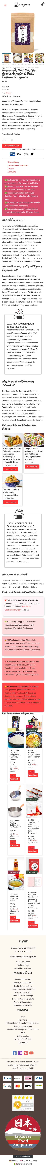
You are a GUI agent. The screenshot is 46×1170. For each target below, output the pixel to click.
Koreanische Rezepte (23, 1005)
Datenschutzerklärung (23, 1026)
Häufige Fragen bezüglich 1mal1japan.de (23, 1023)
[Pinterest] (26, 1053)
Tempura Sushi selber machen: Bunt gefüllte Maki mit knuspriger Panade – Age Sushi (33, 454)
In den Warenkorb (11, 146)
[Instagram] (20, 1053)
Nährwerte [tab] (12, 172)
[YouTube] (31, 1053)
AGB (23, 1033)
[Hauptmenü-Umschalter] (5, 4)
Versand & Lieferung (23, 1039)
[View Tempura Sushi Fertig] (39, 58)
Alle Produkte (11, 64)
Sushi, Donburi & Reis (23, 986)
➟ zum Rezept (11, 469)
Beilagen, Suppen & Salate (23, 999)
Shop (23, 1017)
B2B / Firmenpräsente (23, 968)
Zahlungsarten (23, 1036)
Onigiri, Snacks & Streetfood (23, 989)
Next (43, 58)
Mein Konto (23, 1020)
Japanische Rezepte (23, 980)
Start (4, 64)
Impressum (23, 1042)
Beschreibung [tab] (13, 162)
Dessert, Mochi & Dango (23, 996)
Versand (8, 93)
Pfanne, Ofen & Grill (23, 992)
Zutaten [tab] (11, 169)
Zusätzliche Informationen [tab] (18, 165)
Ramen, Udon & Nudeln (23, 983)
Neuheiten (21, 64)
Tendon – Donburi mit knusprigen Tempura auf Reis (11, 492)
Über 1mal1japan (23, 962)
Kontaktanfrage (23, 965)
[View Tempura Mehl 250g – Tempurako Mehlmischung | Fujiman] (6, 58)
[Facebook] (14, 1053)
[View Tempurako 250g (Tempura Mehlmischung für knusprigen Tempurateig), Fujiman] (17, 58)
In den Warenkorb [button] (14, 777)
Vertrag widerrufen (23, 1156)
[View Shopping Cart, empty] (42, 5)
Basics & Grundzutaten (23, 1002)
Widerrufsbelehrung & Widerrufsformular (23, 1029)
